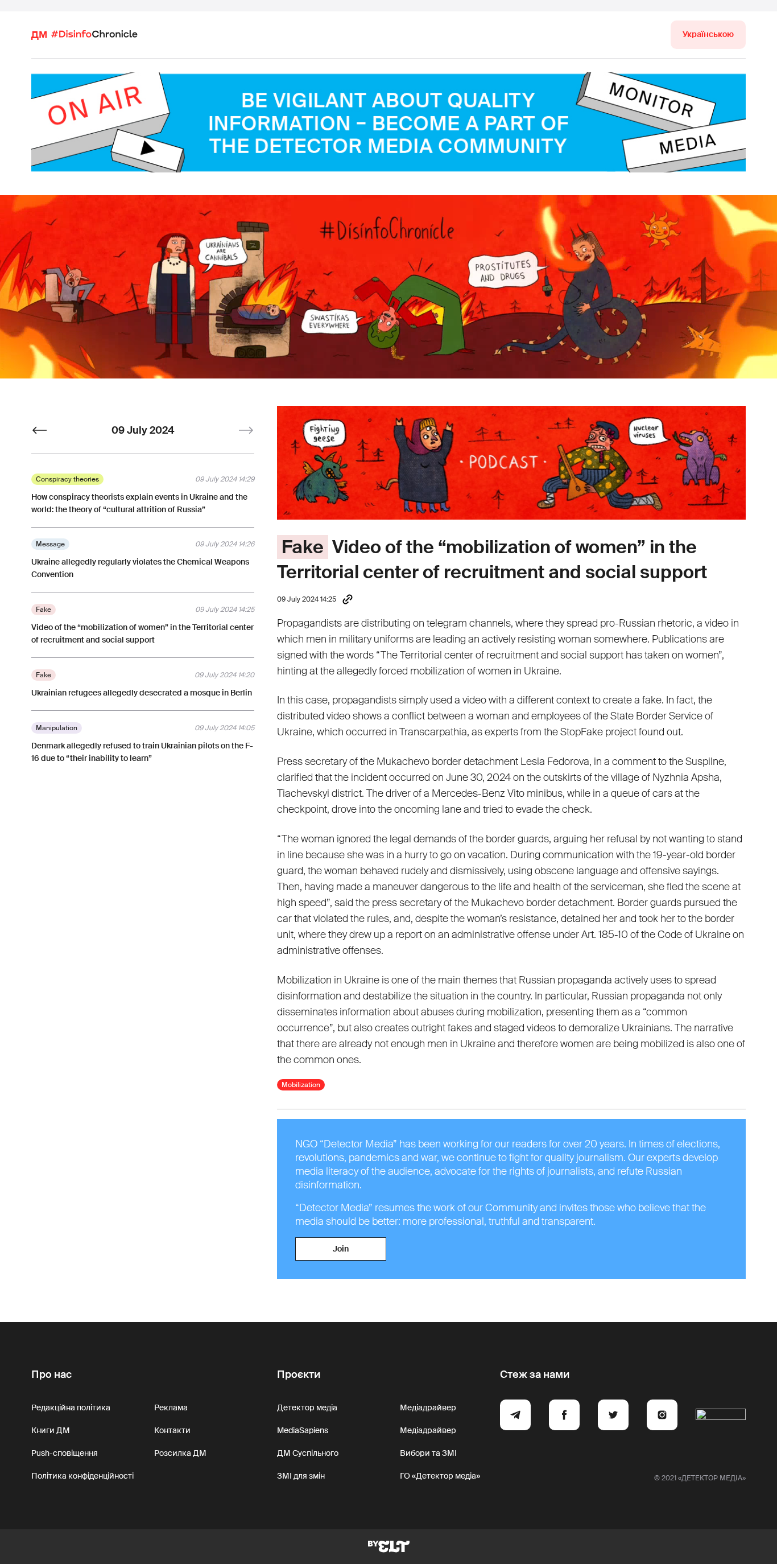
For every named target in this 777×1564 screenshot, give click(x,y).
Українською (708, 34)
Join (341, 1249)
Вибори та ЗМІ (428, 1453)
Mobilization (301, 1084)
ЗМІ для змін (301, 1476)
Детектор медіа (307, 1407)
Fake (303, 547)
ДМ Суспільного (307, 1453)
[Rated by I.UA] (721, 1416)
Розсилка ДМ (180, 1453)
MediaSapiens (302, 1430)
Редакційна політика (70, 1407)
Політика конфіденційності (82, 1476)
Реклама (171, 1407)
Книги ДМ (50, 1430)
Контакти (172, 1430)
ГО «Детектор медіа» (440, 1476)
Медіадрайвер (428, 1407)
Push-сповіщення (64, 1453)
